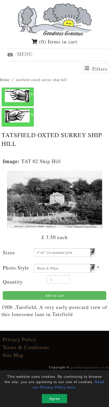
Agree (54, 399)
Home (5, 79)
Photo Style (16, 267)
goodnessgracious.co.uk (89, 367)
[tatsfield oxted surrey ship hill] (54, 198)
